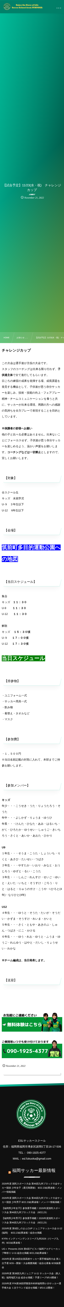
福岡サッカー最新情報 (33, 1170)
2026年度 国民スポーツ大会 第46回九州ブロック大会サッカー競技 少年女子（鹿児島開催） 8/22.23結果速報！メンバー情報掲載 (32, 1187)
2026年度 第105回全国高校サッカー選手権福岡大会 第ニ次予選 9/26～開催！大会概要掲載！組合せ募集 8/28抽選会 (31, 1263)
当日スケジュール (23, 658)
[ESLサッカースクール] (22, 6)
